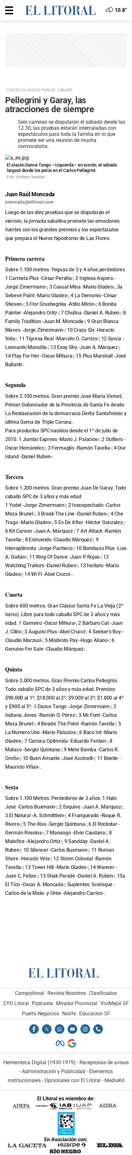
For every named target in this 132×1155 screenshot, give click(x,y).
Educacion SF (94, 1014)
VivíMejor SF (114, 1003)
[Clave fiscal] (66, 1133)
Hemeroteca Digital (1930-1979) (39, 1062)
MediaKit (114, 1080)
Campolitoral (29, 993)
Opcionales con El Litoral (73, 1080)
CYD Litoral (16, 1003)
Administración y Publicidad (53, 1071)
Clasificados (103, 993)
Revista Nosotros (66, 993)
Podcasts (42, 1003)
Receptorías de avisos (104, 1062)
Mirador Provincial (76, 1003)
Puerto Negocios (40, 1014)
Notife (69, 1014)
